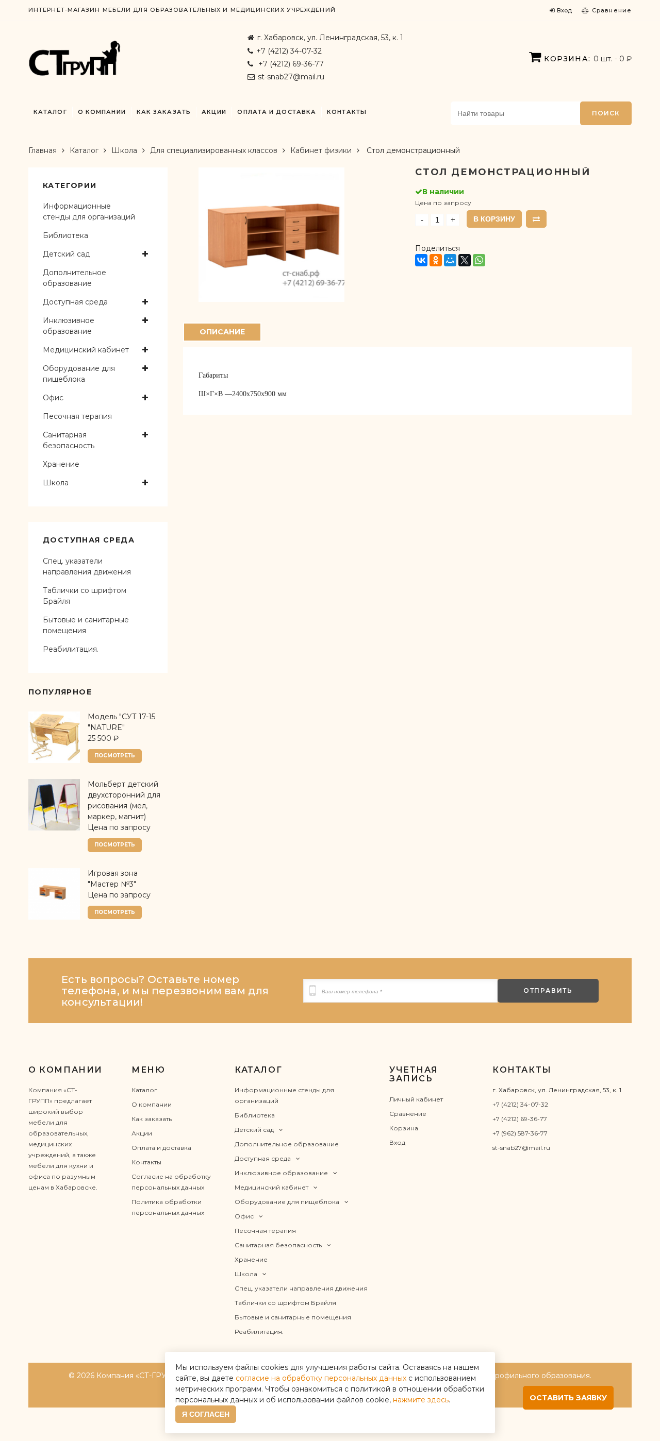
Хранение (61, 464)
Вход (397, 1142)
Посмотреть (114, 755)
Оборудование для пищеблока (79, 374)
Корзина (403, 1128)
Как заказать (164, 112)
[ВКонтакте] (421, 260)
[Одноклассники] (436, 260)
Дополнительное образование (74, 278)
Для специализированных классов (213, 150)
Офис (53, 397)
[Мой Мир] (450, 260)
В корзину (494, 219)
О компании (102, 112)
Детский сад (66, 254)
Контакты (347, 112)
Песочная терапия (77, 416)
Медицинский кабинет (86, 349)
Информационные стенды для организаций (89, 211)
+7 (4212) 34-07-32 (289, 51)
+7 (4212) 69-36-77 (290, 64)
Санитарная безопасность (68, 440)
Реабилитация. (70, 649)
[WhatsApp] (479, 260)
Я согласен (205, 1414)
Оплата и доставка (276, 112)
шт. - (588, 58)
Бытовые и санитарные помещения (86, 625)
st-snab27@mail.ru (291, 76)
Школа (124, 150)
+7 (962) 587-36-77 (520, 1133)
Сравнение (407, 1113)
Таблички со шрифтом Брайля (84, 596)
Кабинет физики (321, 150)
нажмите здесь (421, 1399)
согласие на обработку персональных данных (321, 1378)
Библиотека (65, 235)
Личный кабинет (416, 1099)
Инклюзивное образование (68, 326)
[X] (464, 260)
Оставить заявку (568, 1397)
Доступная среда (75, 302)
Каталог (50, 112)
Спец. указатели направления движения (87, 566)
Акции (214, 112)
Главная (42, 150)
